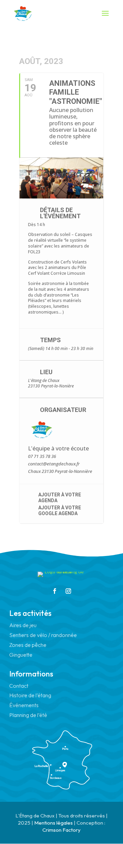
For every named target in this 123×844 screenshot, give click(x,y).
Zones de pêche (27, 644)
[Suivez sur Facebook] (54, 591)
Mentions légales (53, 822)
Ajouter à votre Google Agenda (59, 510)
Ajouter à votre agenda (59, 497)
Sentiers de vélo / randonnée (43, 635)
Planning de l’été (28, 715)
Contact (18, 685)
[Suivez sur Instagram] (68, 591)
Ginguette (20, 654)
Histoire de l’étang (30, 695)
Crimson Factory (61, 830)
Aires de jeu (23, 625)
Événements (24, 705)
